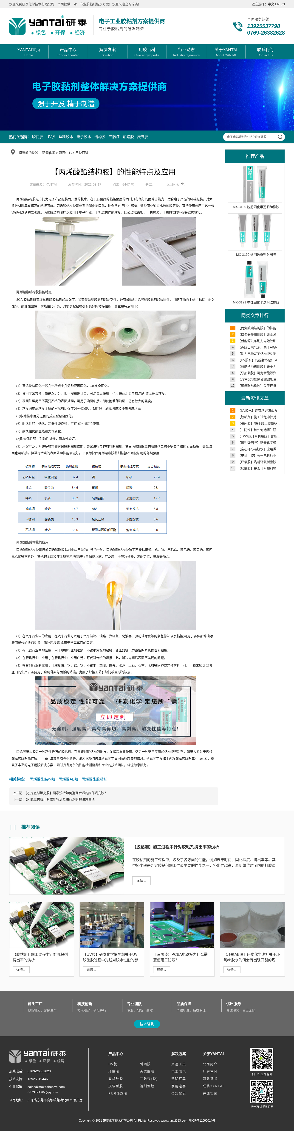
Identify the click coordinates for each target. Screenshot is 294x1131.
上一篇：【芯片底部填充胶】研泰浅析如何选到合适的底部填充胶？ (60, 793)
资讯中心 (65, 153)
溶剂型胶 (147, 1086)
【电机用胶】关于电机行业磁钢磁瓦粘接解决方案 (257, 455)
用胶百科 (81, 153)
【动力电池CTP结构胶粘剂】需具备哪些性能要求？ (257, 354)
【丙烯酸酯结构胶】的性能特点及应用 (257, 328)
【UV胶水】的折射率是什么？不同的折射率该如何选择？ (257, 360)
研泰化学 (48, 153)
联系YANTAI (213, 1086)
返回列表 (173, 184)
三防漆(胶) (149, 1079)
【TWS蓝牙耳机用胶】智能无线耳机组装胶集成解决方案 (257, 436)
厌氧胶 (142, 137)
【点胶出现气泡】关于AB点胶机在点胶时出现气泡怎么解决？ (257, 347)
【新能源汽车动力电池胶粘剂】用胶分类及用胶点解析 (257, 341)
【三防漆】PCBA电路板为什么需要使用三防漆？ (180, 957)
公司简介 (210, 1064)
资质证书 (210, 1079)
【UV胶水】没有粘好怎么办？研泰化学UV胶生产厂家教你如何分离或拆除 (257, 410)
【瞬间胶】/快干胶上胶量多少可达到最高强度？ (257, 423)
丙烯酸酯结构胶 (42, 779)
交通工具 (178, 1064)
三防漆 (114, 137)
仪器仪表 (178, 1093)
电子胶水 (83, 137)
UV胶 (50, 137)
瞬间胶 (37, 137)
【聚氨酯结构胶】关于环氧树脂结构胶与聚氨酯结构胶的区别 (256, 386)
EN (277, 4)
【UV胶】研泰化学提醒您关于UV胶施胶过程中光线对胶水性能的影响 (110, 960)
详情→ (141, 881)
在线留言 (210, 1093)
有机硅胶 (115, 1079)
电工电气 (178, 1071)
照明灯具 (178, 1079)
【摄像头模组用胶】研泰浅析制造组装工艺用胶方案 (257, 334)
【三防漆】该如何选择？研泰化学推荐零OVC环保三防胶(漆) (257, 430)
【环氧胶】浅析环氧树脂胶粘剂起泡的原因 (257, 462)
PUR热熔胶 (117, 1093)
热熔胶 (128, 137)
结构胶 (99, 137)
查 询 (280, 137)
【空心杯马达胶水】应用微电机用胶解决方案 (257, 449)
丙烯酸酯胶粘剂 (94, 779)
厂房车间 (210, 1071)
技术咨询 (147, 1024)
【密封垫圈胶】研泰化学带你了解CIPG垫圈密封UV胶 (257, 443)
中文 (271, 4)
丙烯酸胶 (147, 1071)
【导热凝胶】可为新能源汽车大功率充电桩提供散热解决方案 (257, 373)
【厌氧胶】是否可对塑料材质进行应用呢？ (256, 468)
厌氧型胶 (115, 1086)
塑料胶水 (66, 137)
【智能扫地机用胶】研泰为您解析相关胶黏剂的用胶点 (257, 366)
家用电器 (178, 1086)
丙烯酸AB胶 (68, 779)
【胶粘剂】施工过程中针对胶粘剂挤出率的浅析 (257, 417)
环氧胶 (113, 1071)
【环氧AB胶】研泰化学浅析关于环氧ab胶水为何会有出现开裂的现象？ (251, 960)
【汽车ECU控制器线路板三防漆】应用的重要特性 (257, 379)
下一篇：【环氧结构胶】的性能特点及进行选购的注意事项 (54, 799)
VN (282, 4)
